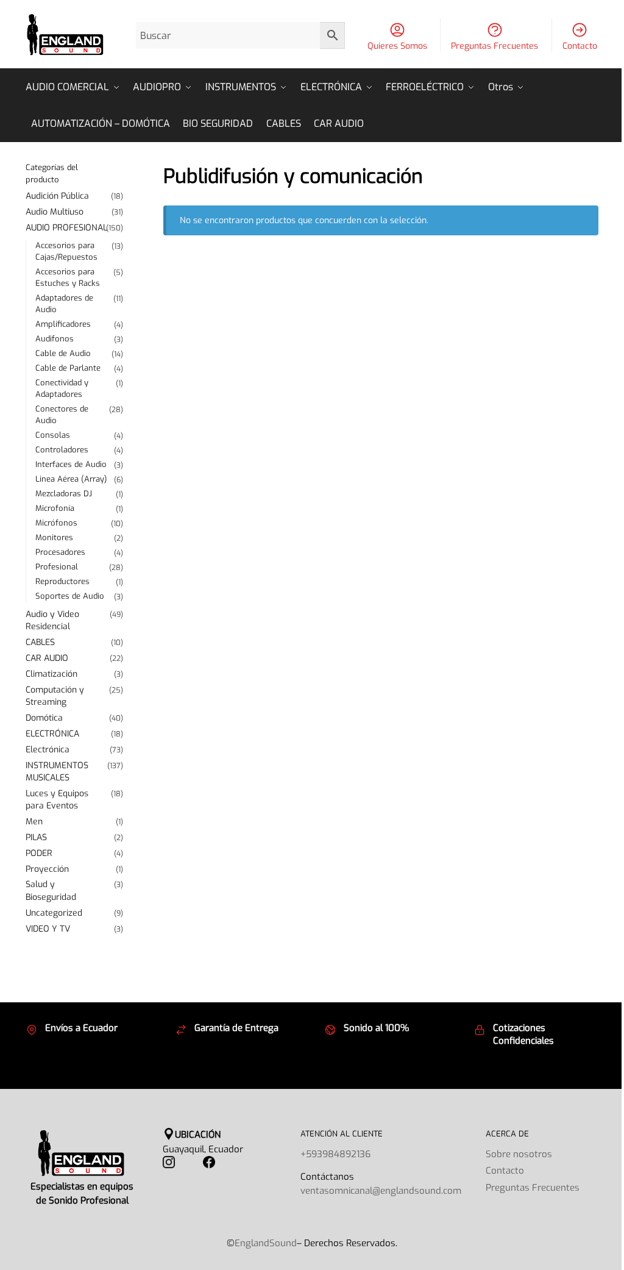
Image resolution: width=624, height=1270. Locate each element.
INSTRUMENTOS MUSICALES (57, 771)
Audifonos (54, 339)
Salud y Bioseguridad (51, 890)
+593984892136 (335, 1154)
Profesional (56, 567)
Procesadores (60, 552)
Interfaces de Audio (71, 464)
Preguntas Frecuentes (494, 46)
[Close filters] (126, 169)
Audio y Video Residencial (52, 620)
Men (34, 821)
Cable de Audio (63, 353)
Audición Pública (57, 196)
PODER (39, 853)
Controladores (61, 449)
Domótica (44, 718)
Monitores (54, 537)
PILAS (36, 837)
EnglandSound (266, 1243)
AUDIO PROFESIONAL (66, 228)
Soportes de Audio (69, 596)
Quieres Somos (397, 46)
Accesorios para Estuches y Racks (67, 277)
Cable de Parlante (68, 368)
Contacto (579, 46)
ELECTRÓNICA (52, 734)
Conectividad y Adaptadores (61, 388)
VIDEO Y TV (48, 929)
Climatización (51, 674)
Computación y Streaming (55, 696)
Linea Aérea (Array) (71, 479)
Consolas (52, 435)
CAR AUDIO (47, 658)
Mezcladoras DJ (63, 493)
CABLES (40, 642)
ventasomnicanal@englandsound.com (380, 1191)
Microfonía (54, 508)
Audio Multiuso (54, 212)
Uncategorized (54, 913)
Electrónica (47, 749)
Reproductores (62, 581)
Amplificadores (63, 324)
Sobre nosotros (519, 1154)
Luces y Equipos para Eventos (57, 800)
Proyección (47, 869)
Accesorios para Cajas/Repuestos (66, 251)
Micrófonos (56, 523)
